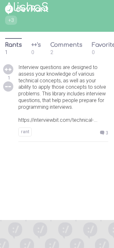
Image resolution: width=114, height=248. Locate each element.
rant (25, 131)
